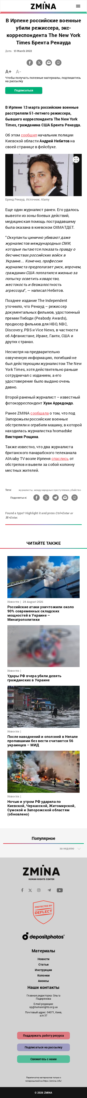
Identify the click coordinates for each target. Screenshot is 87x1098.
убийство (75, 490)
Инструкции (43, 970)
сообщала (39, 413)
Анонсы (43, 981)
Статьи (43, 964)
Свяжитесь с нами (43, 1059)
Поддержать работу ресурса (43, 1035)
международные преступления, (52, 490)
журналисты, (26, 490)
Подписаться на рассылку (44, 1047)
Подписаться (23, 90)
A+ (8, 71)
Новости (44, 959)
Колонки (43, 975)
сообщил (29, 134)
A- (18, 71)
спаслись (60, 458)
